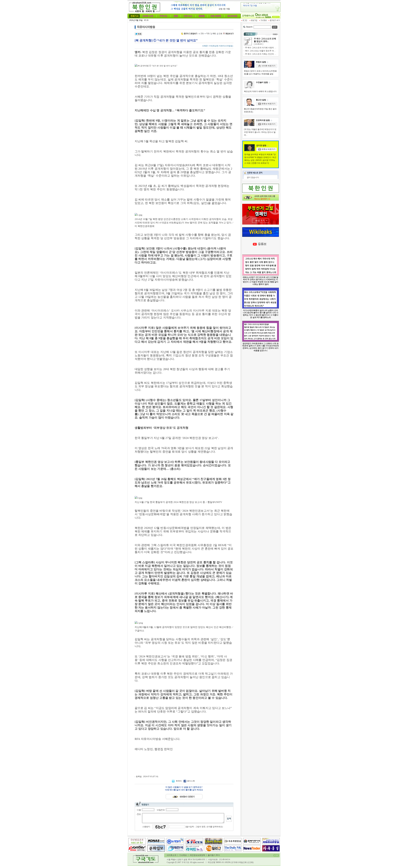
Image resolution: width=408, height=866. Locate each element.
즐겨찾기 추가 (214, 855)
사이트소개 (171, 855)
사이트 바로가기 (268, 66)
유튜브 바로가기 (268, 104)
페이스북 (191, 781)
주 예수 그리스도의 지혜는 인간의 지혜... (262, 54)
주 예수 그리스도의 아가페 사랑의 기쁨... (262, 48)
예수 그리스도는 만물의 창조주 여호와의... (263, 51)
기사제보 (183, 855)
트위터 (178, 781)
